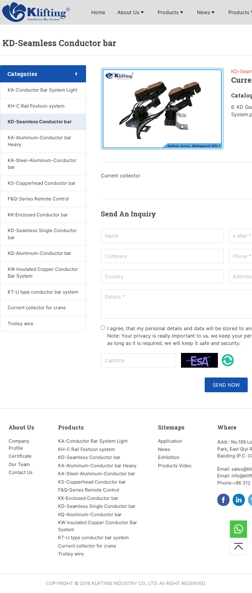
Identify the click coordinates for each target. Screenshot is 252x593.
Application (170, 441)
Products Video (174, 465)
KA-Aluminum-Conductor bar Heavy (39, 141)
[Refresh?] (228, 360)
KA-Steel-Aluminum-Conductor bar (42, 163)
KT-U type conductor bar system (43, 292)
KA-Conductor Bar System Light (42, 90)
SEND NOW (226, 385)
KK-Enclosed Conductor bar (38, 215)
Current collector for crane (37, 307)
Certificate (20, 456)
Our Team (19, 464)
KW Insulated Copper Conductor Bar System (43, 272)
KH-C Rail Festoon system (36, 106)
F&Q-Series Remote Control (38, 199)
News (164, 449)
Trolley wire (20, 323)
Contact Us (21, 472)
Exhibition (168, 457)
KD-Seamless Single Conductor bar (42, 233)
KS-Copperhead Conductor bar (42, 183)
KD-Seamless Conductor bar (40, 122)
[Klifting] (37, 12)
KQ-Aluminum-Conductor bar (39, 253)
